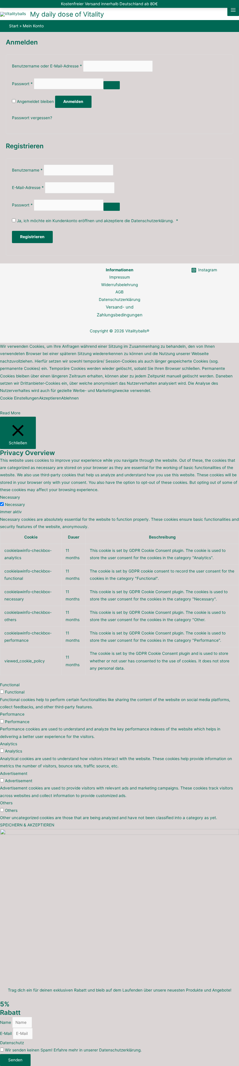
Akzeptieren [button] (50, 398)
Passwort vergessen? (32, 117)
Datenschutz (12, 1042)
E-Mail (6, 1033)
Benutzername (27, 170)
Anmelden (73, 101)
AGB (119, 292)
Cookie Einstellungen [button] (19, 398)
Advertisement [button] (13, 773)
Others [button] (6, 803)
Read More (10, 413)
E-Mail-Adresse (28, 187)
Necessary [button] (10, 497)
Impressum (119, 277)
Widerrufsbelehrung (119, 284)
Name (6, 1022)
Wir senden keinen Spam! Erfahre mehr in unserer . (73, 1050)
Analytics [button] (8, 743)
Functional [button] (10, 684)
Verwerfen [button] (168, 3)
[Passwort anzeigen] (111, 85)
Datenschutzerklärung (152, 220)
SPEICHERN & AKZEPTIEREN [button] (27, 825)
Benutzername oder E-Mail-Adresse (47, 66)
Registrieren (32, 236)
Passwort (22, 83)
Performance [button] (12, 714)
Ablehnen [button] (70, 398)
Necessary (15, 504)
